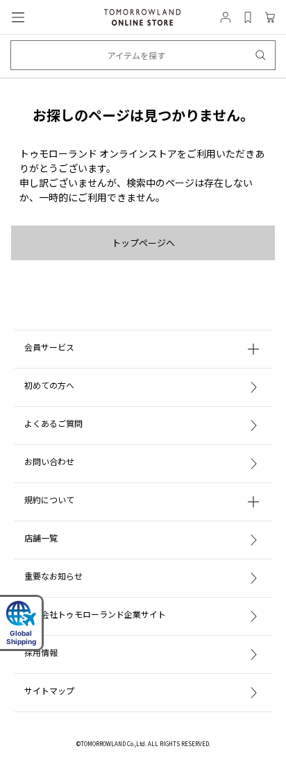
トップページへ (143, 242)
